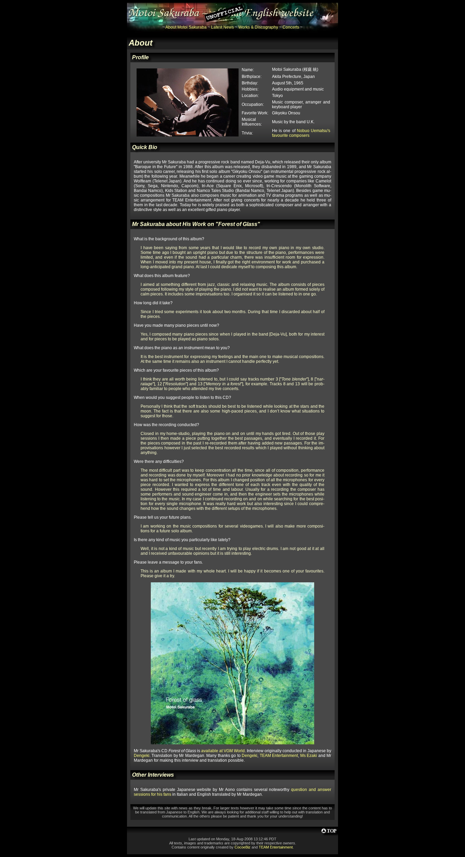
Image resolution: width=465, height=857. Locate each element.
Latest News (222, 27)
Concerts (291, 27)
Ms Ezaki (308, 755)
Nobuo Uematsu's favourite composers (301, 133)
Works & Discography (258, 27)
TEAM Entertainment (279, 755)
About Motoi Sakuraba (186, 27)
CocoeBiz (243, 847)
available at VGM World (223, 750)
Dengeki (141, 755)
